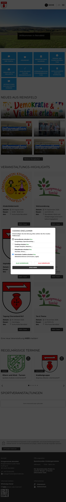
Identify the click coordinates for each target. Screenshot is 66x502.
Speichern (33, 267)
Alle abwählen (44, 263)
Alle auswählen (22, 263)
